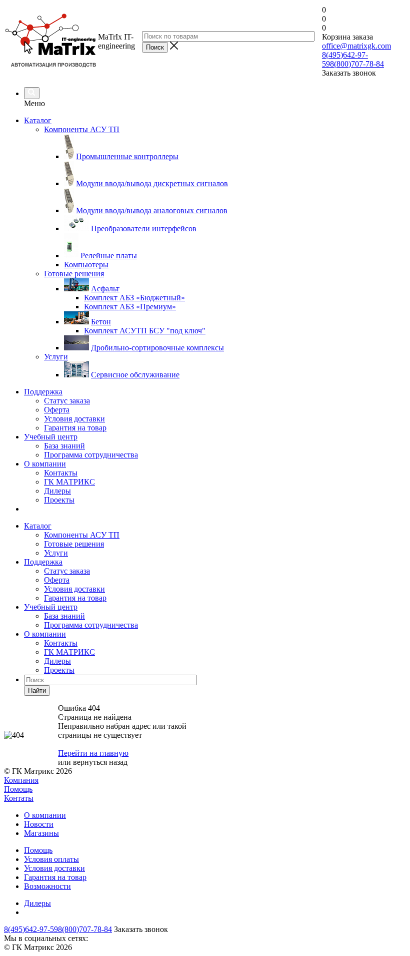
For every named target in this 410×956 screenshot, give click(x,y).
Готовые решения (74, 544)
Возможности (47, 886)
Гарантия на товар (75, 427)
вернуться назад (100, 762)
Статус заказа (67, 400)
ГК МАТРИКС (69, 481)
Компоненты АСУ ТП (82, 535)
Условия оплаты (51, 859)
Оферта (57, 409)
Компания (21, 780)
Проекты (59, 500)
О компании (45, 463)
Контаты (19, 798)
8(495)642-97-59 (31, 929)
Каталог (38, 120)
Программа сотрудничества (91, 454)
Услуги (56, 553)
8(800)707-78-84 (357, 64)
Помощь (18, 789)
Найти (37, 690)
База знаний (64, 445)
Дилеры (57, 491)
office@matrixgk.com (356, 46)
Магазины (41, 833)
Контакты (61, 472)
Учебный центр (51, 436)
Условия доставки (74, 418)
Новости (39, 824)
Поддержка (43, 391)
